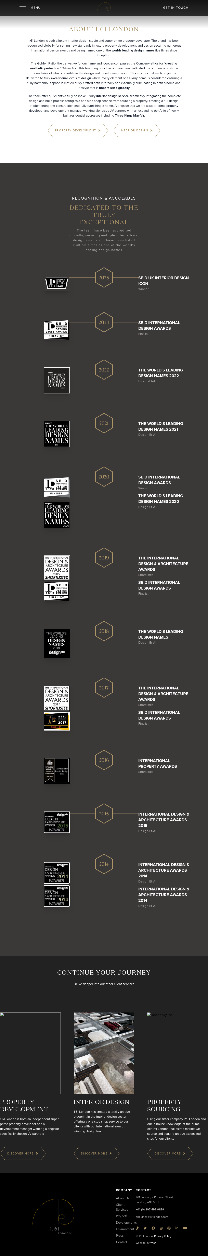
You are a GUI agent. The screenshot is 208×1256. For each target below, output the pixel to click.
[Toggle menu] (23, 7)
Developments (126, 1223)
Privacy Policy (162, 1236)
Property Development (24, 1106)
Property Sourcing (164, 1106)
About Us (122, 1198)
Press (120, 1236)
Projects (121, 1216)
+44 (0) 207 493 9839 (150, 1209)
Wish (153, 1243)
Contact (121, 1242)
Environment (125, 1229)
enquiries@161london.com (152, 1217)
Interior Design (101, 1102)
